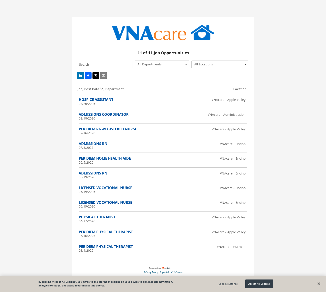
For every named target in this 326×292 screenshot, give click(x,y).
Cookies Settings (228, 283)
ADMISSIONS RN (93, 143)
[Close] (319, 283)
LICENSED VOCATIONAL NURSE (105, 187)
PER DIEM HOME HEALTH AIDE (105, 158)
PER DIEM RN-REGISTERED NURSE (108, 129)
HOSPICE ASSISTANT (96, 99)
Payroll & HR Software (171, 272)
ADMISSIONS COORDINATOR (104, 114)
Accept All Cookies (259, 283)
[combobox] (162, 64)
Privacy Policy (151, 272)
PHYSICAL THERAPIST (97, 217)
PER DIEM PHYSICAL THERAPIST (106, 231)
